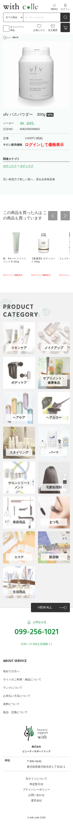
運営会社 (36, 800)
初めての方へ (11, 671)
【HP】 (30, 123)
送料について (11, 704)
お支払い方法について (16, 695)
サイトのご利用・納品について (22, 679)
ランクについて (12, 687)
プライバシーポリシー (36, 789)
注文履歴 (52, 30)
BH (22, 123)
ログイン (65, 9)
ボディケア (10, 166)
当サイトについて (36, 778)
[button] (52, 215)
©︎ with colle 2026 (36, 817)
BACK (15, 38)
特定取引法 (36, 784)
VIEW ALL (45, 607)
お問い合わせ (36, 795)
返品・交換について (15, 712)
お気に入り (39, 30)
